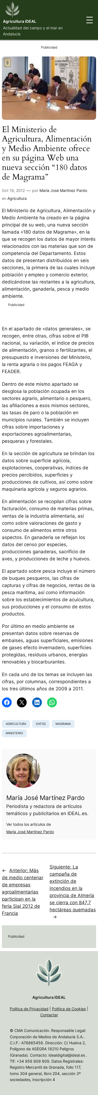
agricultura (16, 724)
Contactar (49, 1014)
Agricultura (17, 198)
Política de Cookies (69, 1008)
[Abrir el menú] (89, 20)
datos (41, 724)
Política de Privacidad (29, 1008)
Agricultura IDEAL (19, 21)
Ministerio (14, 733)
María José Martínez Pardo (63, 190)
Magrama (63, 724)
